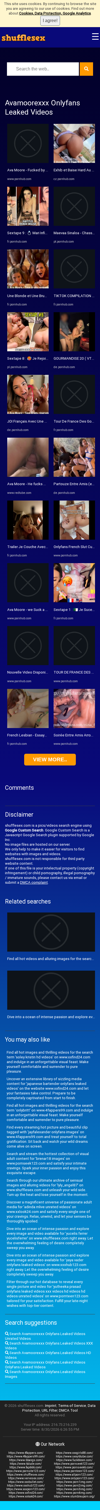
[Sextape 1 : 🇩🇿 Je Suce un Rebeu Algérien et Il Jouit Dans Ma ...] (74, 601)
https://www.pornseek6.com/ (74, 1467)
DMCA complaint (34, 882)
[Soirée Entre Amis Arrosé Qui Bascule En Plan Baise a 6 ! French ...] (74, 726)
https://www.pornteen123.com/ (74, 1471)
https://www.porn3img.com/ (74, 1489)
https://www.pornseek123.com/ (74, 1464)
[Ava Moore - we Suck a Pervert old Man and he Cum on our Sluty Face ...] (28, 601)
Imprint (50, 1405)
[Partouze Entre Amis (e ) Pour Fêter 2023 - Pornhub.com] (74, 475)
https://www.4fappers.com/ (25, 1453)
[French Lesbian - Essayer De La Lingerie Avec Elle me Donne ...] (28, 726)
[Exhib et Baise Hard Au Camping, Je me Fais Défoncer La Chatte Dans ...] (74, 161)
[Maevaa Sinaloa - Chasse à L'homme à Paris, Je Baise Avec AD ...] (74, 224)
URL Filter (49, 1410)
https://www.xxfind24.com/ (26, 1493)
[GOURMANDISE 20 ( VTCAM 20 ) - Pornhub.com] (74, 350)
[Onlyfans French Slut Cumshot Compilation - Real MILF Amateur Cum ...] (74, 538)
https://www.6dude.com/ (26, 1464)
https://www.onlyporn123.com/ (74, 1478)
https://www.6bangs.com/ (25, 1460)
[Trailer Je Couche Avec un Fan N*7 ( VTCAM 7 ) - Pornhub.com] (28, 538)
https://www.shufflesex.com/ (25, 1474)
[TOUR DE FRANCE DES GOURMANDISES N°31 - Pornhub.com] (74, 664)
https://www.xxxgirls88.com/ (74, 1453)
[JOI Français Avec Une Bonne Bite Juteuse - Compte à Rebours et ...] (28, 412)
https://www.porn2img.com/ (74, 1485)
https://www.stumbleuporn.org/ (74, 1496)
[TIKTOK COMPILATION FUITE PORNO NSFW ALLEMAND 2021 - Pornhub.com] (74, 287)
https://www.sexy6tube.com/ (74, 1456)
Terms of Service (72, 1405)
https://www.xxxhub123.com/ (26, 1485)
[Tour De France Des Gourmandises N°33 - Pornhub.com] (74, 412)
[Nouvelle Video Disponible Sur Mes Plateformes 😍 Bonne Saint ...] (28, 664)
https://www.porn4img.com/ (74, 1493)
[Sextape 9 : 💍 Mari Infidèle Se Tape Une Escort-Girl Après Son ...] (28, 224)
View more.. (50, 759)
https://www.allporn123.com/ (74, 1474)
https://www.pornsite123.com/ (26, 1471)
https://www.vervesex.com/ (26, 1478)
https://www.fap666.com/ (25, 1467)
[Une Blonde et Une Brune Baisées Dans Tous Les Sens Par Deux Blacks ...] (28, 287)
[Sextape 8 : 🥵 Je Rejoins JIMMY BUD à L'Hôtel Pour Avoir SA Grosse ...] (28, 350)
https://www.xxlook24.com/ (26, 1496)
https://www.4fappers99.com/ (26, 1456)
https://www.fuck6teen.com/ (74, 1460)
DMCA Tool (68, 1410)
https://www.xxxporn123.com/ (25, 1489)
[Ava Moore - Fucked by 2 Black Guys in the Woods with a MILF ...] (28, 161)
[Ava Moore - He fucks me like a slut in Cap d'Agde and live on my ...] (28, 475)
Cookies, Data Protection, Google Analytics (55, 13)
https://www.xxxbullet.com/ (25, 1482)
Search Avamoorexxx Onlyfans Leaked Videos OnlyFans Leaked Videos (45, 1364)
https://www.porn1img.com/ (74, 1482)
